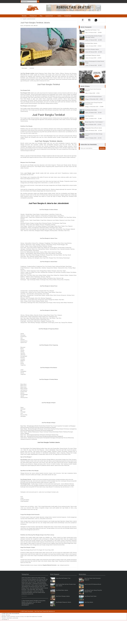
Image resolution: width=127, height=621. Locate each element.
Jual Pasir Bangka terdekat (27, 73)
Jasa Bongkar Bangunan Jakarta (92, 55)
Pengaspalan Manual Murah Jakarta (93, 127)
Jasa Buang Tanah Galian (91, 110)
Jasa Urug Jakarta (89, 116)
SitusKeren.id (51, 611)
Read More (24, 596)
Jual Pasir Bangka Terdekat (48, 84)
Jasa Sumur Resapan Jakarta (92, 49)
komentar (32, 68)
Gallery (59, 15)
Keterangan (24, 68)
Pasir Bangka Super (25, 483)
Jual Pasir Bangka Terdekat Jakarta (48, 141)
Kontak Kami (67, 15)
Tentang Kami (33, 15)
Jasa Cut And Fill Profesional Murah (93, 96)
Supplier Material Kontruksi (50, 565)
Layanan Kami (49, 15)
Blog (41, 15)
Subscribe (102, 148)
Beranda (24, 15)
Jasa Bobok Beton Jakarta (91, 43)
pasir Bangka (40, 193)
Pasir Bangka (59, 146)
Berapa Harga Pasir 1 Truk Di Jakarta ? (94, 122)
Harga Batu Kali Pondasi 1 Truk (92, 29)
